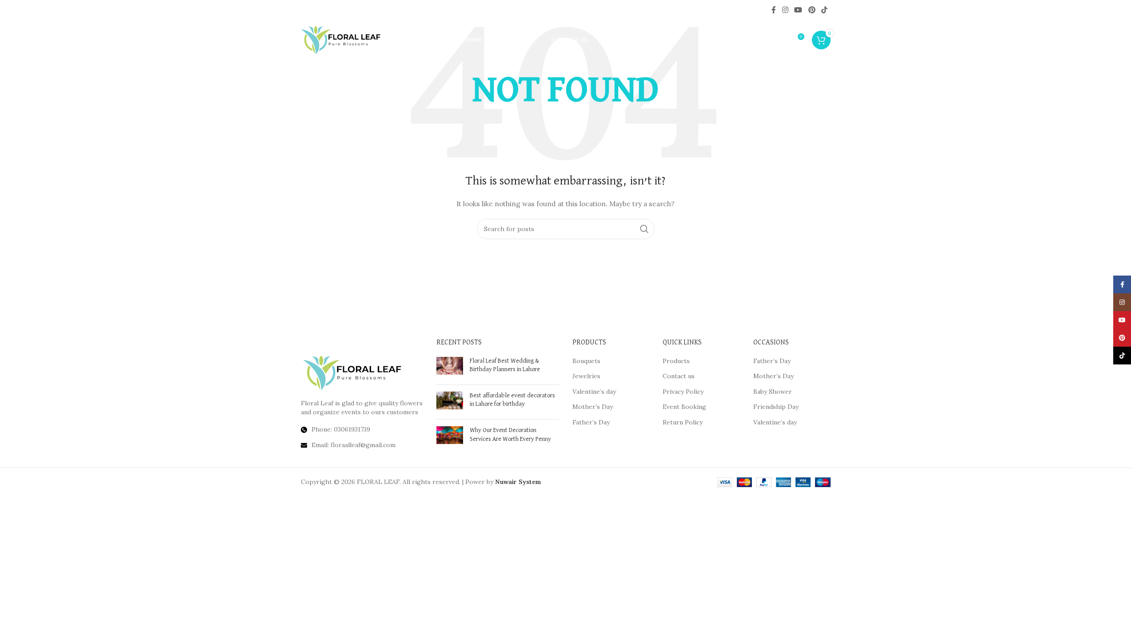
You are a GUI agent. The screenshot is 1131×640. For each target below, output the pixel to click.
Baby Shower (772, 392)
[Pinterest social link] (811, 9)
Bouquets (586, 361)
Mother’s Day (592, 407)
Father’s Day (591, 422)
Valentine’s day (594, 392)
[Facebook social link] (773, 9)
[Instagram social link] (785, 9)
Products (676, 361)
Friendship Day (776, 407)
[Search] (778, 40)
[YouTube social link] (798, 9)
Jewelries (586, 376)
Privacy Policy (683, 392)
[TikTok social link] (824, 9)
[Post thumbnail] (449, 367)
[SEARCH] (644, 229)
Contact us (679, 376)
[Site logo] (341, 40)
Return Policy (683, 422)
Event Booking (684, 407)
